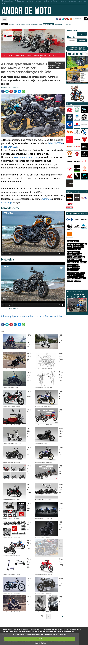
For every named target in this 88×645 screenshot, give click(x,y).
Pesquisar (81, 34)
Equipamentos (47, 629)
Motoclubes (71, 278)
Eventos (4, 629)
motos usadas (25, 24)
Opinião (25, 629)
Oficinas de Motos (74, 260)
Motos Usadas (20, 55)
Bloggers (81, 278)
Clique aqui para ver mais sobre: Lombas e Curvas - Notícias (31, 316)
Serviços (77, 281)
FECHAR (39, 639)
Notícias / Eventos (40, 55)
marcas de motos (36, 24)
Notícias (10, 629)
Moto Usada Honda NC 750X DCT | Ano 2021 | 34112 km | (76, 294)
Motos (39, 629)
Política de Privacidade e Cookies (42, 632)
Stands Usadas (79, 257)
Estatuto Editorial (25, 632)
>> (61, 616)
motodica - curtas (24, 27)
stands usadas (59, 24)
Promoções (55, 629)
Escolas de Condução (75, 275)
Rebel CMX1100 (9, 146)
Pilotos (70, 281)
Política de (39, 643)
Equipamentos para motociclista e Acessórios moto (75, 249)
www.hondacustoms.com (25, 157)
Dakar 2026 (18, 629)
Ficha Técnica (14, 632)
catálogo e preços (14, 24)
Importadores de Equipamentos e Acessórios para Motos (75, 270)
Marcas (29, 55)
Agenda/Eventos (73, 244)
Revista (79, 629)
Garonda (46, 198)
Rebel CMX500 (55, 143)
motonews (68, 24)
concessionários (48, 24)
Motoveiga (6, 202)
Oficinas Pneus (73, 262)
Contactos (52, 55)
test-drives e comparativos (9, 27)
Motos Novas (8, 55)
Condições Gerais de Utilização (64, 632)
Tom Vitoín (32, 629)
